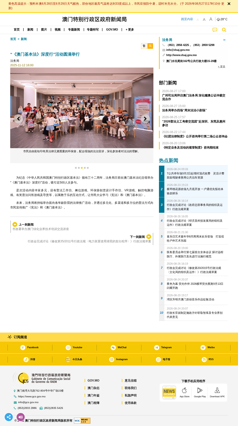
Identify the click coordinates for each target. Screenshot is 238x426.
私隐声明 (131, 395)
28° (224, 19)
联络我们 (131, 388)
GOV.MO (93, 380)
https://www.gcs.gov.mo (32, 396)
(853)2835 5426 (53, 408)
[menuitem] (30, 29)
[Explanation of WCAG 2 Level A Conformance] (82, 420)
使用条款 (131, 402)
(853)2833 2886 (27, 408)
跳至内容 (187, 19)
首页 (13, 39)
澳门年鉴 (93, 395)
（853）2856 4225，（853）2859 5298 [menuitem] (190, 45)
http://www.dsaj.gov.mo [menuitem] (181, 55)
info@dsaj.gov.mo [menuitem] (178, 49)
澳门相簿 (93, 402)
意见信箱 (131, 380)
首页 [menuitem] (17, 29)
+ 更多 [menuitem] (221, 66)
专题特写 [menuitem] (93, 29)
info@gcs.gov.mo (28, 402)
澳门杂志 (93, 388)
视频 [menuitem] (58, 29)
